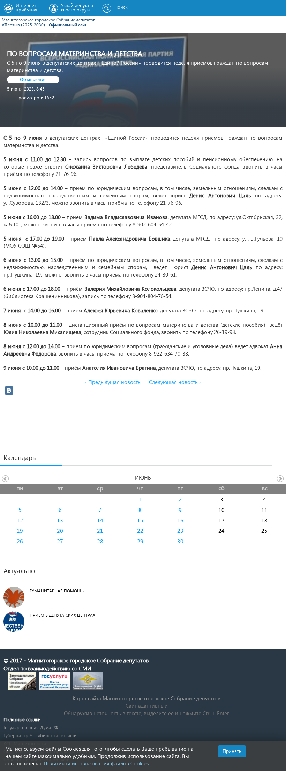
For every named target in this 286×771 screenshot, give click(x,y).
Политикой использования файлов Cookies (96, 763)
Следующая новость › (175, 382)
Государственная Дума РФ (30, 727)
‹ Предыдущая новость (113, 382)
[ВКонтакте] (9, 390)
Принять (232, 751)
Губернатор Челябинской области (40, 735)
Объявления (33, 79)
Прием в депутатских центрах (62, 615)
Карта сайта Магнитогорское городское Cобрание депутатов (146, 698)
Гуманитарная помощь (57, 590)
